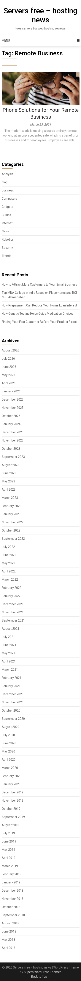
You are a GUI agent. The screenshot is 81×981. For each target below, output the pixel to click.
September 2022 (13, 538)
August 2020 (10, 727)
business (8, 190)
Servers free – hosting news (40, 15)
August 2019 (10, 825)
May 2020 (8, 751)
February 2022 (11, 587)
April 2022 (9, 571)
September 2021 (13, 620)
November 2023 (13, 440)
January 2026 (11, 391)
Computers (9, 198)
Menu (6, 40)
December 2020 (13, 694)
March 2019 (10, 866)
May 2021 (8, 653)
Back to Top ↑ (40, 976)
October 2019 (11, 808)
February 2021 (11, 677)
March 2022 (10, 579)
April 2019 (9, 858)
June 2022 (9, 555)
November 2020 (13, 702)
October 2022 (11, 530)
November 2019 (13, 800)
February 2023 (11, 506)
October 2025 (11, 416)
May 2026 (8, 375)
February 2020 (11, 776)
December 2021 (13, 604)
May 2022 (8, 563)
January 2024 (11, 424)
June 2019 (9, 841)
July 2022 (8, 547)
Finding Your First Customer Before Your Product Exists (39, 321)
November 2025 (13, 407)
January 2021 (11, 686)
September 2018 (13, 915)
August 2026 (10, 350)
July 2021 (8, 637)
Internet (7, 223)
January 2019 (11, 882)
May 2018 (8, 939)
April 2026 (9, 383)
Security (7, 247)
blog (5, 182)
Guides (6, 215)
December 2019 (13, 792)
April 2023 (9, 489)
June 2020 (9, 743)
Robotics (8, 239)
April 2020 (9, 759)
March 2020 (10, 768)
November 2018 (13, 898)
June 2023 (9, 473)
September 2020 (13, 718)
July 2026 (8, 358)
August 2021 (10, 628)
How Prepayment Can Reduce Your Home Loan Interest (39, 305)
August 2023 (10, 465)
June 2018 (9, 931)
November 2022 (13, 522)
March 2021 (10, 669)
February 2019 (11, 874)
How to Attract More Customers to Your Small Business (39, 284)
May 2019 (8, 849)
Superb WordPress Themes (42, 972)
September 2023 (13, 457)
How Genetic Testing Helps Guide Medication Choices (37, 313)
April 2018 (9, 948)
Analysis (7, 174)
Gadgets (7, 206)
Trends (6, 256)
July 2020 (8, 735)
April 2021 (9, 661)
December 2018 (13, 890)
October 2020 (11, 710)
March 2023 (10, 497)
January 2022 (11, 596)
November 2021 (13, 612)
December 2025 (13, 399)
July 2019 (8, 833)
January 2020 (11, 784)
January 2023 (11, 514)
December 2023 (13, 432)
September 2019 (13, 817)
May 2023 (8, 481)
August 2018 (10, 923)
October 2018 (11, 907)
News (5, 231)
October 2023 (11, 448)
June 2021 (9, 645)
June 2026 (9, 366)
